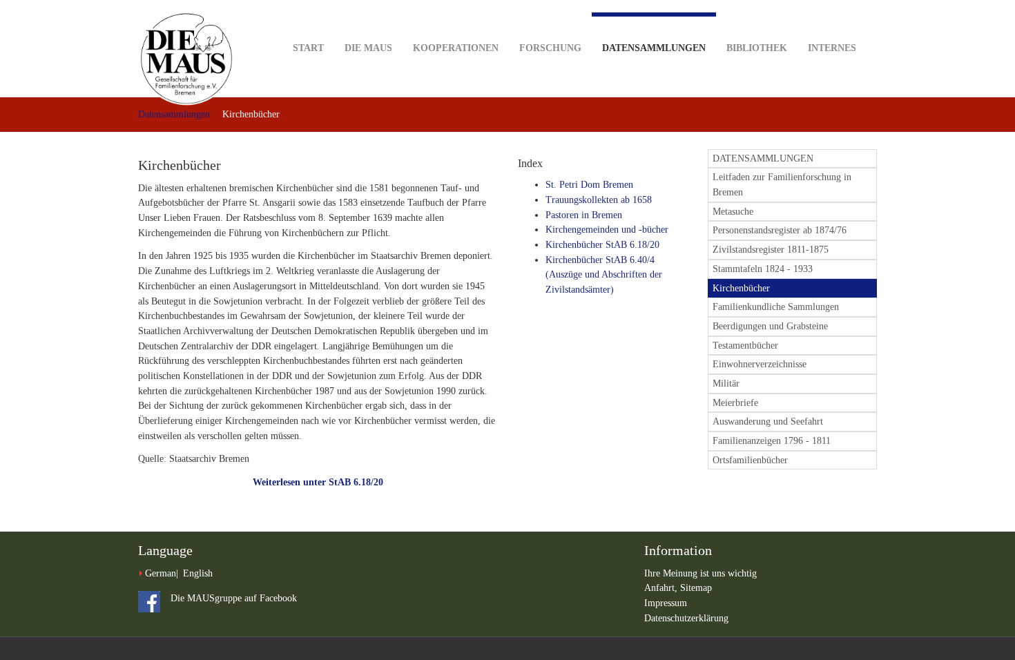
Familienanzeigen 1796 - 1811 (772, 441)
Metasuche (733, 211)
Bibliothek (756, 48)
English (198, 573)
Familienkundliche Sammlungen (776, 307)
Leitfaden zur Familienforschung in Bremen (782, 184)
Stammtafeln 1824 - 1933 (763, 269)
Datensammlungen (654, 48)
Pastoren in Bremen (583, 215)
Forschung (550, 48)
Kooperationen (456, 48)
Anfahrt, (662, 588)
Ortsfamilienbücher (750, 460)
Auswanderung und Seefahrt (768, 421)
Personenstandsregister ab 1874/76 (780, 230)
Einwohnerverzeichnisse (759, 364)
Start (308, 48)
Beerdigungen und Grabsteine (770, 326)
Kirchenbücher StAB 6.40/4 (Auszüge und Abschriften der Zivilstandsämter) (603, 275)
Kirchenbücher (741, 288)
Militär (726, 383)
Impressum (665, 603)
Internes (832, 48)
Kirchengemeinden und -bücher (606, 229)
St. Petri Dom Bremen (589, 184)
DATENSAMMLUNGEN (763, 158)
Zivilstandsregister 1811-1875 (771, 249)
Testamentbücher (745, 345)
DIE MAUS (368, 48)
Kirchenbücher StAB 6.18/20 (602, 245)
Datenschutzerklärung (686, 618)
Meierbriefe (735, 403)
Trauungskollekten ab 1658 (598, 200)
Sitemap (696, 588)
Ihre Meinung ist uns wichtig (700, 573)
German (160, 573)
